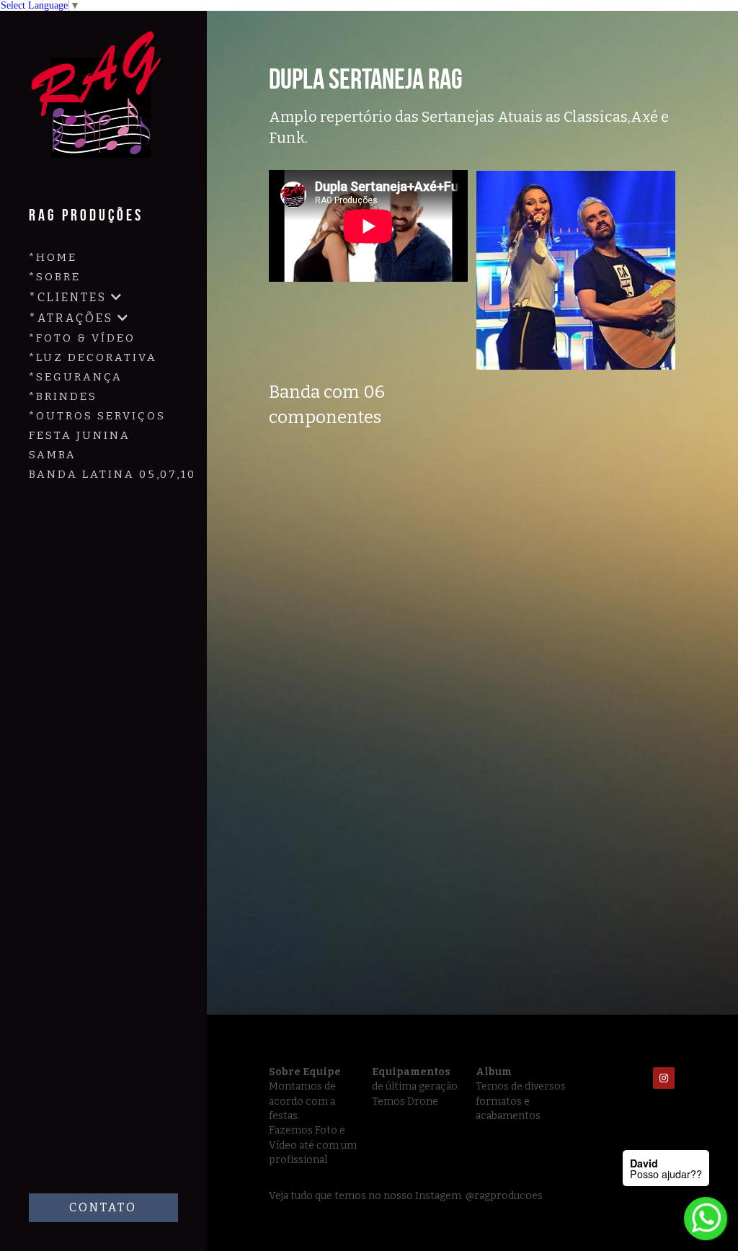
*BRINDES (63, 396)
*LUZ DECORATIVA (93, 357)
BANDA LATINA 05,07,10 (112, 474)
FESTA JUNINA (79, 435)
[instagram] (664, 1078)
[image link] (101, 103)
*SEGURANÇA (76, 376)
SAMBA (52, 454)
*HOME (53, 257)
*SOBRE (55, 276)
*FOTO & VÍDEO (82, 337)
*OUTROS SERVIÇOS (97, 415)
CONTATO (103, 1207)
